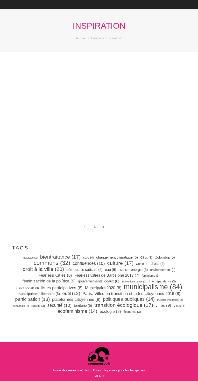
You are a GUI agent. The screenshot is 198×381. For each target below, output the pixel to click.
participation (32, 299)
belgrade (30, 257)
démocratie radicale (84, 269)
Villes (179, 305)
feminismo (151, 275)
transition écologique (123, 305)
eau (110, 269)
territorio (83, 305)
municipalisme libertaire (39, 294)
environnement (162, 270)
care (88, 257)
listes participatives (62, 288)
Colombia (165, 257)
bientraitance (60, 256)
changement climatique (117, 257)
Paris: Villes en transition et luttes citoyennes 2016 (131, 293)
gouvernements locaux (98, 281)
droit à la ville (43, 269)
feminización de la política (49, 281)
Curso (142, 264)
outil (71, 293)
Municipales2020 (103, 288)
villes (163, 305)
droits (158, 264)
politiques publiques (129, 299)
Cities (146, 257)
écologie (110, 311)
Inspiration (39, 163)
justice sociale (27, 288)
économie (132, 312)
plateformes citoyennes (76, 299)
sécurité (59, 305)
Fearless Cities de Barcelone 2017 (106, 275)
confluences (89, 263)
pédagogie (21, 305)
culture (120, 263)
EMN (123, 269)
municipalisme (153, 286)
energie (139, 269)
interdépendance (162, 281)
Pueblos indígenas (170, 299)
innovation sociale (134, 281)
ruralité (38, 305)
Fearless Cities (55, 275)
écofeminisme (77, 311)
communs (52, 263)
